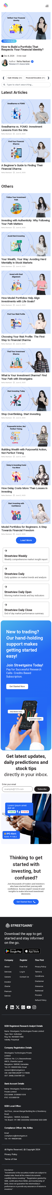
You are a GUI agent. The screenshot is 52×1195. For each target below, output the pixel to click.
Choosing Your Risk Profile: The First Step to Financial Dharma (23, 338)
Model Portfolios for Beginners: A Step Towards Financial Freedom (24, 528)
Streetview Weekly (15, 556)
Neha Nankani (6, 134)
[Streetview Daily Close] (5, 604)
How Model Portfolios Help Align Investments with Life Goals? (20, 299)
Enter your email (9, 784)
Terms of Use (10, 1159)
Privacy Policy (10, 1154)
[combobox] (26, 84)
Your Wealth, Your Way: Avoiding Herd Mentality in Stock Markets (23, 261)
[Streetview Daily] (5, 568)
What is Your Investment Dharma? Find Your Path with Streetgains (24, 377)
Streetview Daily (14, 574)
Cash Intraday (13, 78)
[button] (47, 6)
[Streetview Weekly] (5, 550)
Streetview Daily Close (18, 610)
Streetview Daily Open (17, 592)
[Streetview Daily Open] (5, 586)
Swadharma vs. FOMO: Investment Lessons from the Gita (21, 128)
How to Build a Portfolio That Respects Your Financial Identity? (22, 48)
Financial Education (33, 78)
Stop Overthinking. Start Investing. (21, 414)
